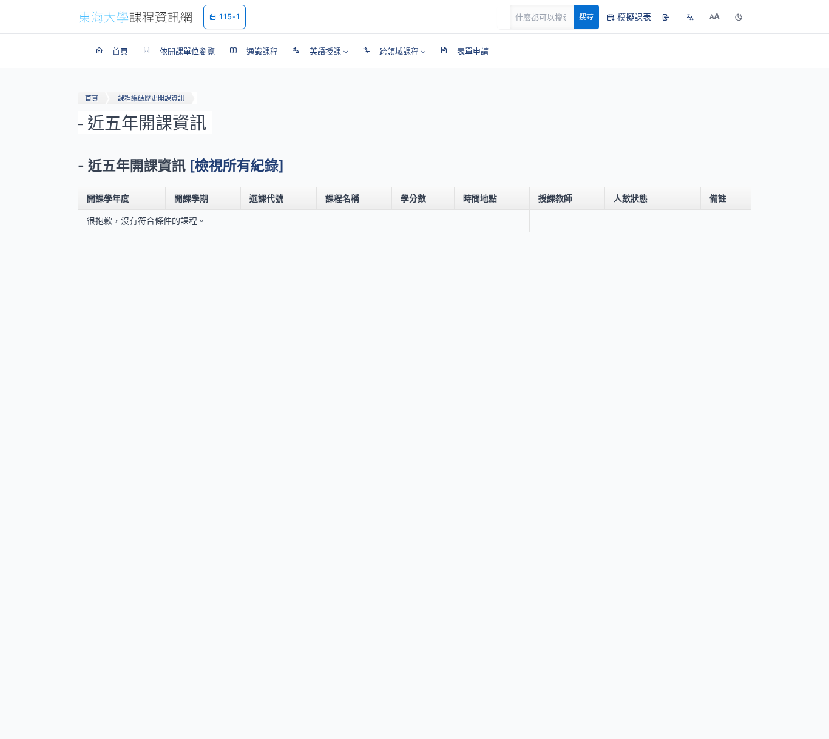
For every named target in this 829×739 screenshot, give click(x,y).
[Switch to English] (690, 17)
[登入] (666, 17)
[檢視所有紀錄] (236, 165)
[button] (320, 51)
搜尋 (586, 16)
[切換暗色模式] (738, 17)
